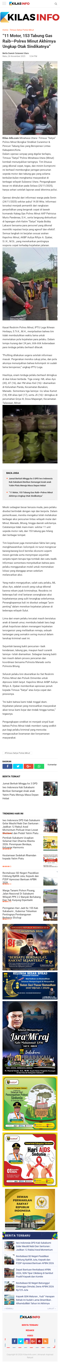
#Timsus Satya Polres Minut (17, 753)
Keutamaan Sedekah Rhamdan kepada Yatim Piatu (19, 857)
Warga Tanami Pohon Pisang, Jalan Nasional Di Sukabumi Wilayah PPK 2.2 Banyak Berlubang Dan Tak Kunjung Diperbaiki (21, 895)
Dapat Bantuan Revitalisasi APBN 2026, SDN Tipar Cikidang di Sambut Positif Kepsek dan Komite (34, 1273)
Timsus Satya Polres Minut (22, 30)
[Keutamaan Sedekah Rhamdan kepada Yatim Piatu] (50, 861)
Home (5, 30)
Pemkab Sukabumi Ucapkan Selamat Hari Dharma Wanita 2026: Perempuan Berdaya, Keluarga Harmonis (18, 842)
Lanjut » (52, 1309)
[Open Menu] (4, 3)
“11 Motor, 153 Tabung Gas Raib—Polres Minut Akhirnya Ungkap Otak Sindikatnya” (29, 41)
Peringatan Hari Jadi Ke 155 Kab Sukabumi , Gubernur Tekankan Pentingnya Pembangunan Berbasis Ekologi (20, 913)
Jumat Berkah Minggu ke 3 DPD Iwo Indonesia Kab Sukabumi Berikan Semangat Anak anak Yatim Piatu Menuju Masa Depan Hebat (30, 482)
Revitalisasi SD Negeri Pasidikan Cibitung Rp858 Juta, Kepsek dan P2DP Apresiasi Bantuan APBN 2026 (20, 877)
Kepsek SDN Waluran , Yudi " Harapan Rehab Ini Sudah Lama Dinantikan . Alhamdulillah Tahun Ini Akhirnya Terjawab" (35, 1300)
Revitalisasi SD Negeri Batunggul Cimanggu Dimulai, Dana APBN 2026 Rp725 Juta (35, 1286)
